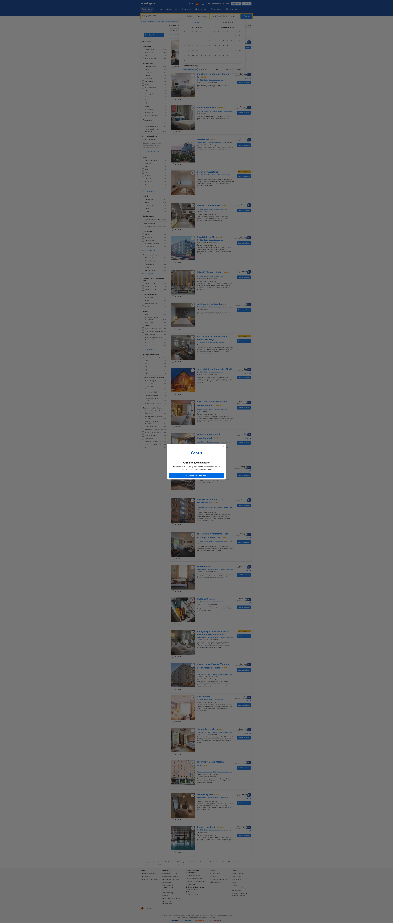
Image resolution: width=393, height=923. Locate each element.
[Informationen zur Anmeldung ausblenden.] (223, 446)
